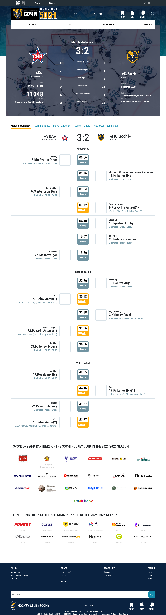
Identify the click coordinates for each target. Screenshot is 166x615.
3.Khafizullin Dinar (44, 160)
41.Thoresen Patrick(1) (26, 302)
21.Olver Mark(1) (116, 211)
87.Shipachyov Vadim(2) (26, 425)
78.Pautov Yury (119, 283)
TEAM (64, 568)
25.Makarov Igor (46, 255)
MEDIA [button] (147, 24)
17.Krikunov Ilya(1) (122, 390)
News (150, 572)
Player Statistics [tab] (62, 125)
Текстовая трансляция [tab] (106, 125)
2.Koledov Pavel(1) (133, 211)
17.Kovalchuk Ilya (45, 374)
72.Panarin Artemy (44, 406)
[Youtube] (149, 3)
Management (15, 572)
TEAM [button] (69, 24)
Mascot (63, 582)
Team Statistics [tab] (41, 125)
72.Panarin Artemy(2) (47, 425)
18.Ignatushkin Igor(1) (136, 394)
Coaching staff (66, 572)
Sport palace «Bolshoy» (19, 575)
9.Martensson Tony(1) (47, 302)
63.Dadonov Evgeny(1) (24, 334)
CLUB (14, 568)
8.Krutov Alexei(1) (117, 394)
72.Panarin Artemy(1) (42, 331)
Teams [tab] (77, 125)
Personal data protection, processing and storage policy (83, 611)
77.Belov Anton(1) (44, 299)
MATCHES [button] (107, 24)
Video (150, 579)
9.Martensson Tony (44, 191)
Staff (62, 579)
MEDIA (151, 568)
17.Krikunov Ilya (120, 176)
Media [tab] (86, 125)
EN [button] (74, 14)
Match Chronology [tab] (21, 125)
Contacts (14, 579)
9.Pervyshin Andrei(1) (124, 207)
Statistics (107, 575)
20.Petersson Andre (122, 239)
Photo (150, 575)
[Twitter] (144, 3)
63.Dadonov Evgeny (43, 346)
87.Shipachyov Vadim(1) (46, 334)
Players (63, 575)
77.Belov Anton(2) (44, 422)
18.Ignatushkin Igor (122, 223)
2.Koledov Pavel (120, 315)
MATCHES (109, 568)
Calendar (107, 572)
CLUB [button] (32, 24)
